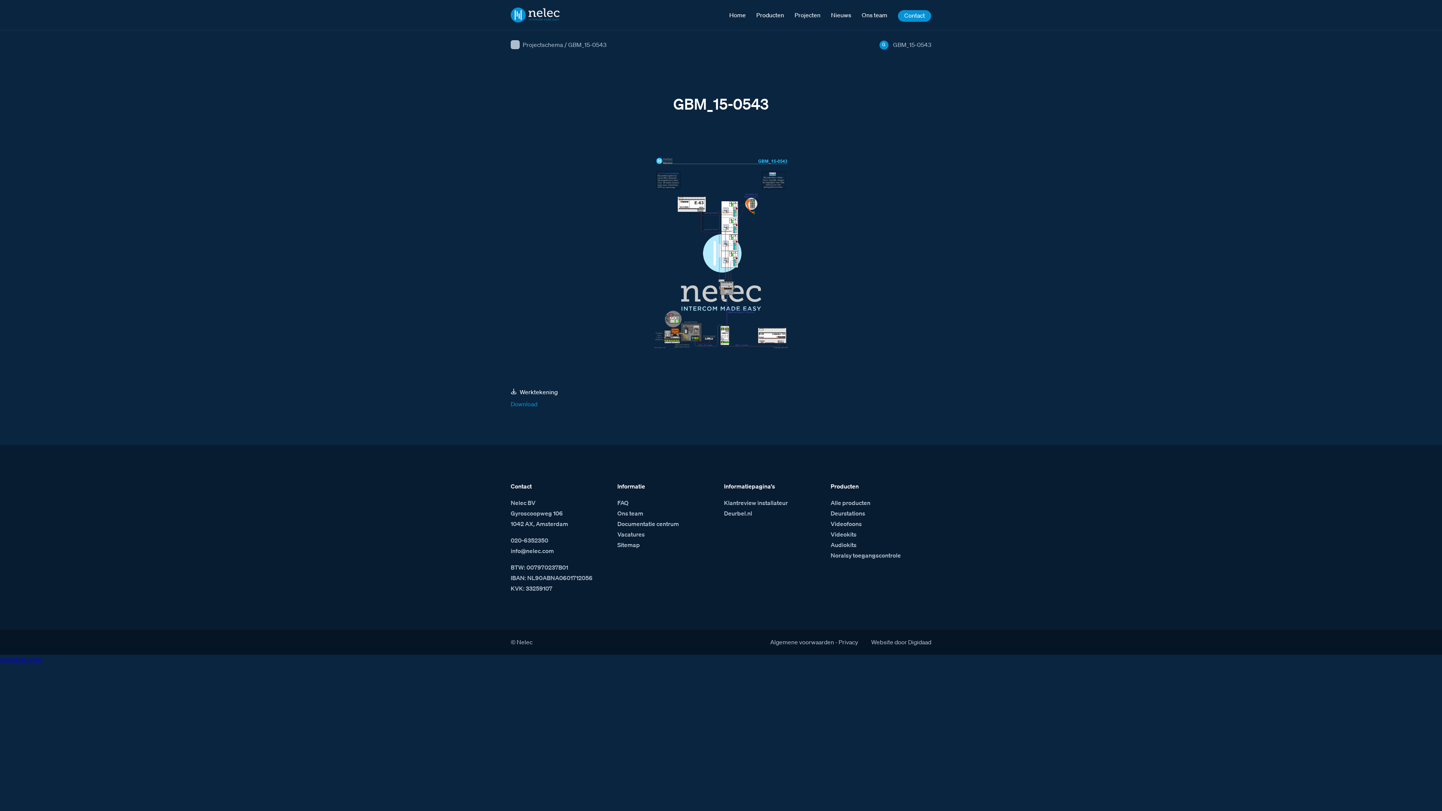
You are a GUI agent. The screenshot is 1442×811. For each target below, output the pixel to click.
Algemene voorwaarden (802, 642)
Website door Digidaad (901, 642)
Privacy (848, 642)
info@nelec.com (532, 551)
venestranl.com (20, 659)
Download (524, 404)
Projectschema (543, 44)
